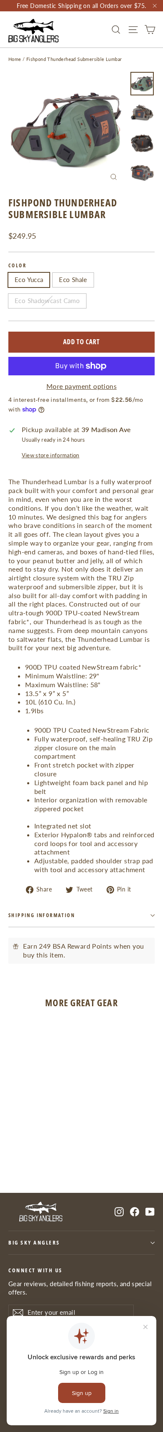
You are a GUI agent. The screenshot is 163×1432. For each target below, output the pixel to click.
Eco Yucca (29, 279)
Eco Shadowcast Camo (47, 300)
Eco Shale (73, 279)
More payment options (81, 386)
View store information (50, 455)
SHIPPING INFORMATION (41, 915)
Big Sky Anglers (34, 1242)
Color (17, 266)
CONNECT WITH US (35, 1270)
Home (14, 59)
